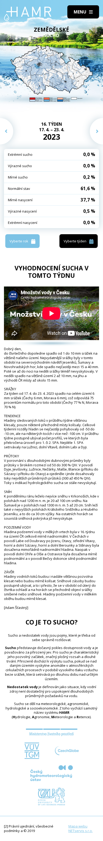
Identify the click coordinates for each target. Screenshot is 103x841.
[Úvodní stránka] (28, 14)
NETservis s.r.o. (80, 830)
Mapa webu (77, 826)
